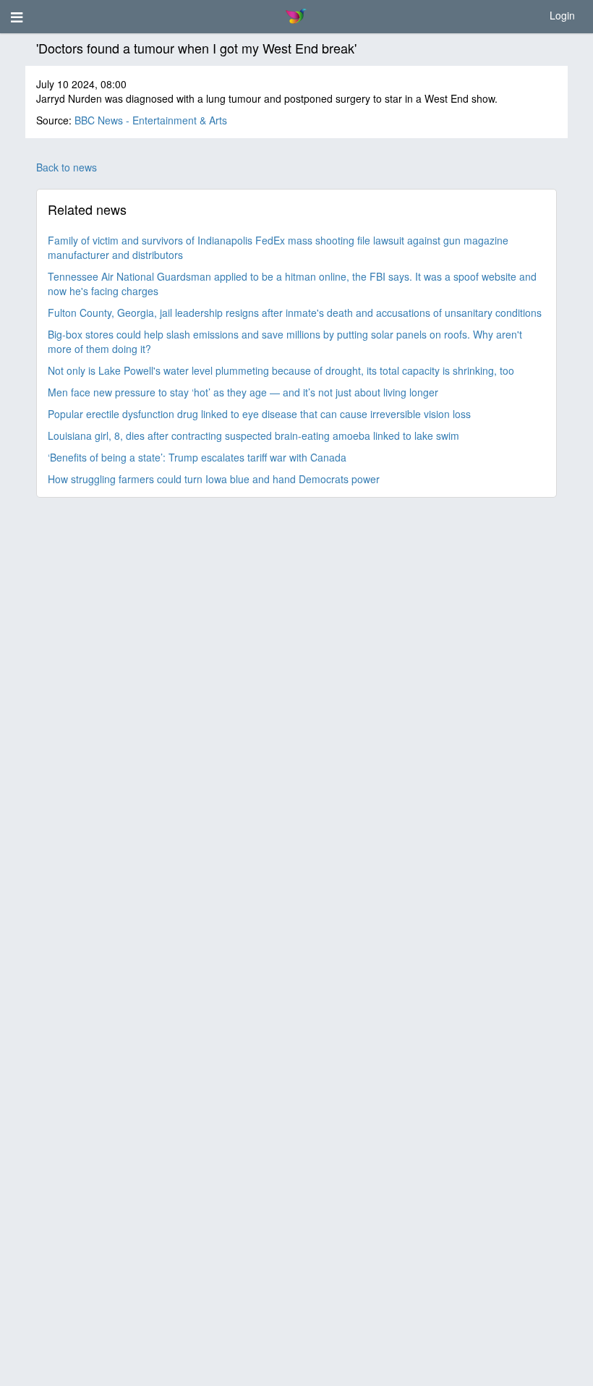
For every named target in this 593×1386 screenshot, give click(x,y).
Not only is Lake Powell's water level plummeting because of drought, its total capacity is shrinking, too (281, 370)
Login (562, 15)
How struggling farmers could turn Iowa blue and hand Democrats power (214, 479)
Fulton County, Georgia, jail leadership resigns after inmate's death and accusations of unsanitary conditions (295, 312)
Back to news (66, 167)
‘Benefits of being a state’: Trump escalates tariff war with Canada (197, 457)
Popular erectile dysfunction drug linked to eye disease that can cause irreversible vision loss (259, 414)
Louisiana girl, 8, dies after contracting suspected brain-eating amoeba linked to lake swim (253, 435)
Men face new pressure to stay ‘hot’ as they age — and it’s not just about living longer (243, 392)
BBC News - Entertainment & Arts (150, 120)
